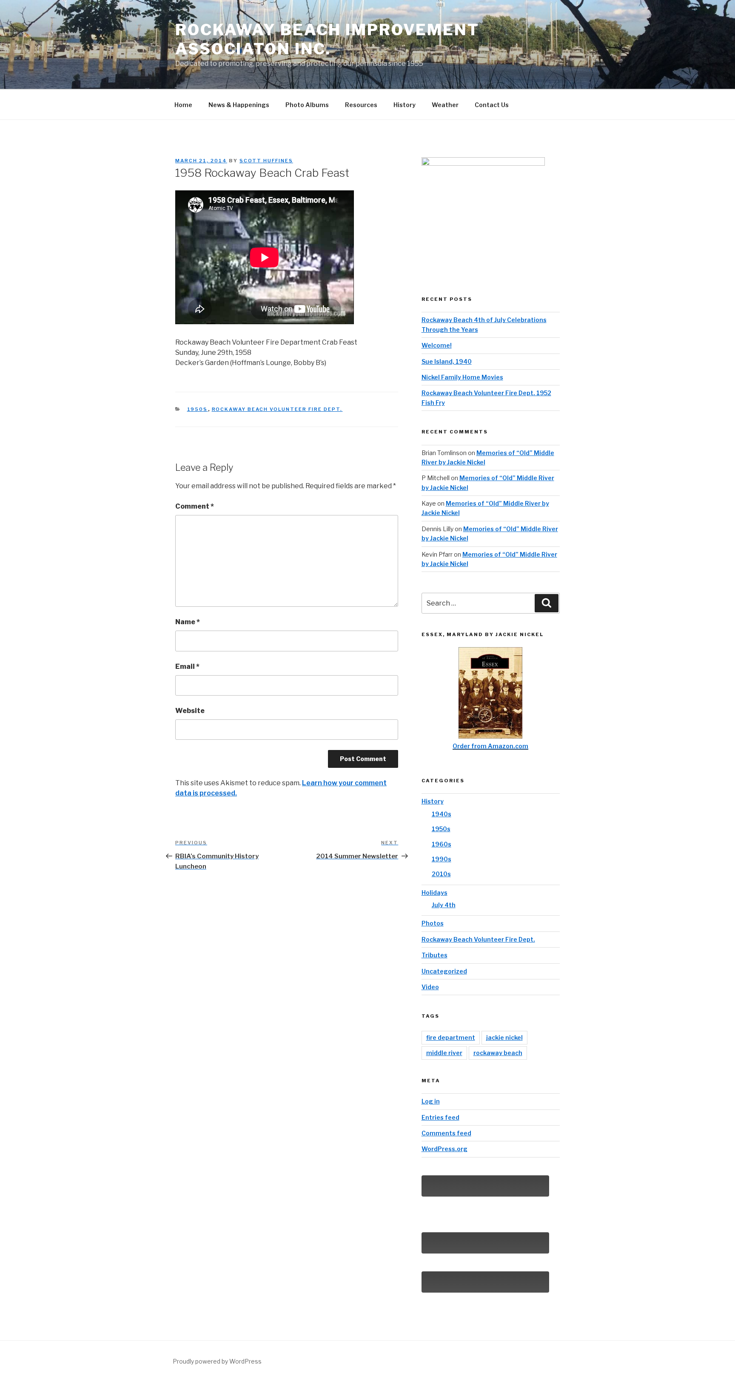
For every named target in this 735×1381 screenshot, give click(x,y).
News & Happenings (238, 104)
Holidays (434, 892)
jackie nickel (504, 1037)
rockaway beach (497, 1052)
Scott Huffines (266, 161)
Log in (431, 1101)
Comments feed (446, 1133)
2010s (441, 873)
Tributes (434, 955)
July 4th (444, 904)
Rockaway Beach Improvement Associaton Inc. (327, 39)
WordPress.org (444, 1148)
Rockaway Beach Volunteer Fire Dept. (277, 409)
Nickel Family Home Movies (462, 377)
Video (430, 986)
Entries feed (440, 1117)
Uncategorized (444, 971)
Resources (361, 104)
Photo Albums (307, 104)
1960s (441, 844)
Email (187, 666)
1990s (441, 859)
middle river (444, 1052)
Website (190, 711)
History (404, 104)
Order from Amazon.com (490, 746)
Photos (433, 923)
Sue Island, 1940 (447, 361)
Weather (445, 104)
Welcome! (437, 345)
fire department (450, 1037)
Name (187, 622)
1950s (197, 409)
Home (183, 104)
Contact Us (492, 104)
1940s (441, 814)
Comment (194, 506)
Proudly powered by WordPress (217, 1361)
